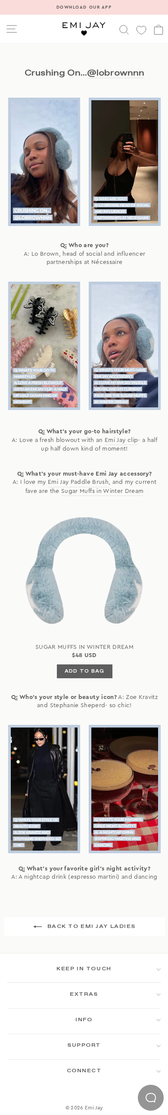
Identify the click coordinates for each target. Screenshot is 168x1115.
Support (84, 1045)
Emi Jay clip (121, 440)
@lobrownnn (115, 72)
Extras (84, 994)
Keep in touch (83, 969)
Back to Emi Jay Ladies (90, 926)
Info (83, 1020)
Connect (84, 1070)
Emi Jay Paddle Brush (78, 482)
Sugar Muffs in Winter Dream (102, 491)
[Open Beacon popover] (151, 1098)
